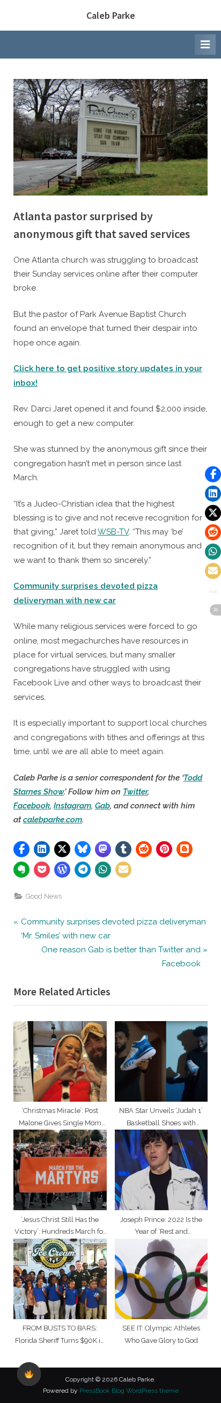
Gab (102, 806)
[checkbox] (29, 1374)
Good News (44, 896)
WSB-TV (113, 532)
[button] (21, 849)
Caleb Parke (110, 15)
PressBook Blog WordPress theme (129, 1390)
